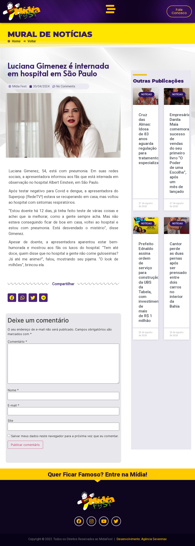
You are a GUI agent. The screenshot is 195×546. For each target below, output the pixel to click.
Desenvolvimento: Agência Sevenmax (142, 539)
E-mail (13, 405)
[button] (12, 297)
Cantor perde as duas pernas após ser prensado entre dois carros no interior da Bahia (178, 275)
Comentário (17, 341)
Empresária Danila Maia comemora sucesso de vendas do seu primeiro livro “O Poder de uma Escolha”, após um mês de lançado (180, 153)
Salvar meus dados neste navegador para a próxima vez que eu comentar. (64, 435)
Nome (13, 390)
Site (10, 420)
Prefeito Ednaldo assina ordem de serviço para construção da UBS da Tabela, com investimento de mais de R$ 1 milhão (150, 282)
